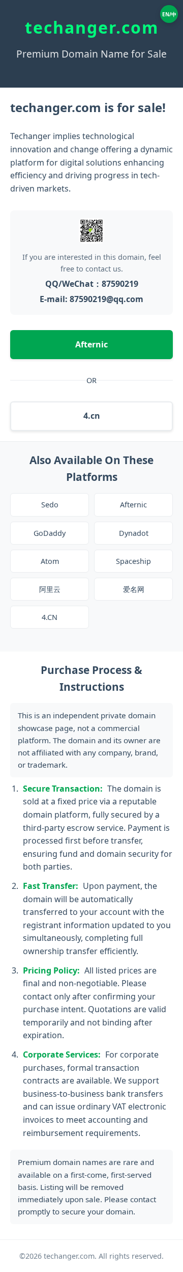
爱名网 (133, 589)
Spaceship (133, 561)
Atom (50, 561)
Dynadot (133, 533)
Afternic (91, 344)
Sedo (49, 504)
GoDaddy (50, 533)
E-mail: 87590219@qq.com (91, 299)
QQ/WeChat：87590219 (91, 283)
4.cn (91, 415)
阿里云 (49, 589)
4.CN (49, 617)
